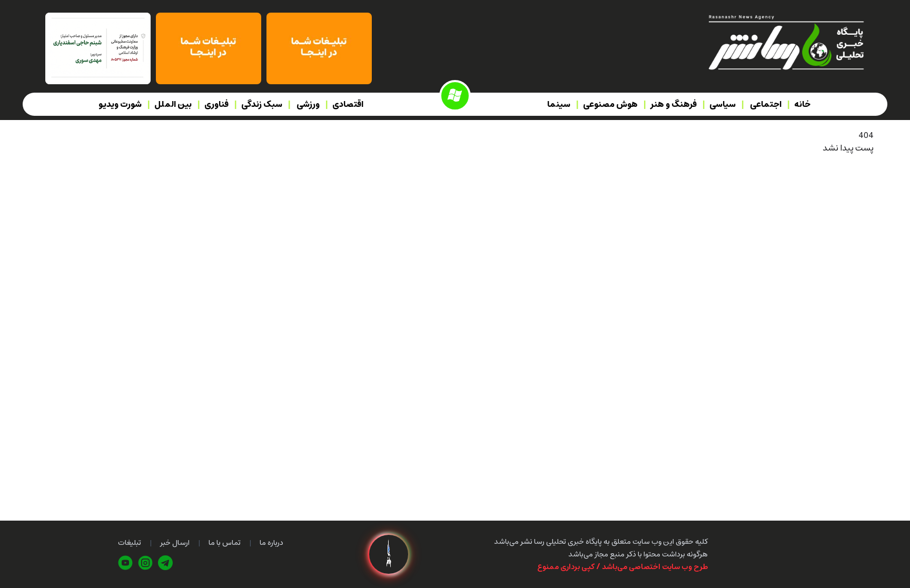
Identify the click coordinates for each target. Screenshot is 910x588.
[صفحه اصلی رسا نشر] (785, 42)
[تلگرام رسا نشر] (165, 562)
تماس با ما (225, 542)
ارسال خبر (175, 542)
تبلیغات (129, 542)
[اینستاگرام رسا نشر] (145, 562)
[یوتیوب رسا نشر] (125, 562)
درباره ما (271, 542)
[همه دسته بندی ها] (455, 95)
